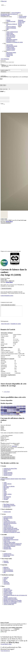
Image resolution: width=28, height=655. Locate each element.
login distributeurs (5, 58)
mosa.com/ (14, 446)
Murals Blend (9, 221)
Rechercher (3, 71)
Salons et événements (11, 28)
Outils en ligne (9, 33)
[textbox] (7, 62)
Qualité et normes (10, 47)
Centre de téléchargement (12, 31)
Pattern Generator (10, 34)
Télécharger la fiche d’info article (8, 458)
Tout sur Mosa (9, 44)
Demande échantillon (5, 12)
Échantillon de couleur (16, 323)
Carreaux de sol (22, 17)
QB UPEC (8, 38)
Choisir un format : (5, 436)
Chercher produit (22, 16)
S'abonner (17, 629)
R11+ (4, 85)
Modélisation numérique (11, 39)
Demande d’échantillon (6, 450)
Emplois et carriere (10, 50)
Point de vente (9, 55)
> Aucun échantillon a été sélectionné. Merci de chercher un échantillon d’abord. (11, 14)
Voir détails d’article (5, 454)
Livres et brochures (10, 37)
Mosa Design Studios (11, 52)
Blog (7, 29)
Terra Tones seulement (7, 435)
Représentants (9, 53)
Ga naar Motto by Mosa (6, 644)
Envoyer (16, 444)
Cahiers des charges (10, 35)
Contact (8, 56)
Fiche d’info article (5, 323)
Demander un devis (10, 40)
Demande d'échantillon (5, 223)
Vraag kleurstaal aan (5, 650)
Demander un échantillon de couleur (14, 42)
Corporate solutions (10, 48)
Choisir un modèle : (5, 439)
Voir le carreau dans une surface (8, 304)
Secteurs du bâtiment (11, 26)
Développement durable (11, 46)
